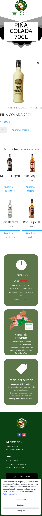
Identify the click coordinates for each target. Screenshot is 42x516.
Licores (24, 108)
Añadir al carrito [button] (8, 188)
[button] (38, 63)
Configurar (21, 511)
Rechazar (21, 505)
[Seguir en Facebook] (19, 434)
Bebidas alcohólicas (14, 108)
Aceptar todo (21, 499)
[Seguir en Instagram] (24, 434)
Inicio (4, 108)
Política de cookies (10, 494)
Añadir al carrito (20, 129)
